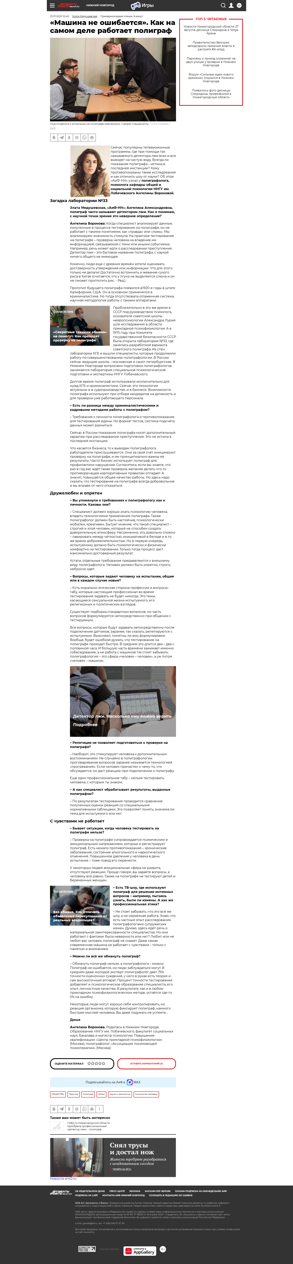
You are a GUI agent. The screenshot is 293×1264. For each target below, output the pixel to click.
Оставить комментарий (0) (146, 1063)
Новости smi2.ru (63, 1179)
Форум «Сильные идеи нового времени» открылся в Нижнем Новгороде (211, 78)
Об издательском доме (90, 1191)
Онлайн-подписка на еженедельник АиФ (201, 1191)
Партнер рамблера (109, 1249)
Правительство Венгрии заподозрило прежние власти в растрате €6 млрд (211, 46)
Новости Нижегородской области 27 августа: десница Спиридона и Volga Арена (211, 30)
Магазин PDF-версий (157, 1191)
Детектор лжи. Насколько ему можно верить (122, 716)
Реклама (134, 1191)
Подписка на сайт (86, 1195)
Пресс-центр (117, 1191)
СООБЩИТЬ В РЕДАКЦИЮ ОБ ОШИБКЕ (171, 1195)
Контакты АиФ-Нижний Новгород (123, 1195)
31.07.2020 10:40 (59, 16)
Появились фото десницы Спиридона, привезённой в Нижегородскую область (211, 94)
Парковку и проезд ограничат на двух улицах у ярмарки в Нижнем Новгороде (211, 62)
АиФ (53, 128)
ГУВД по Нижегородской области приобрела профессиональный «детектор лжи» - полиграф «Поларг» (80, 1127)
